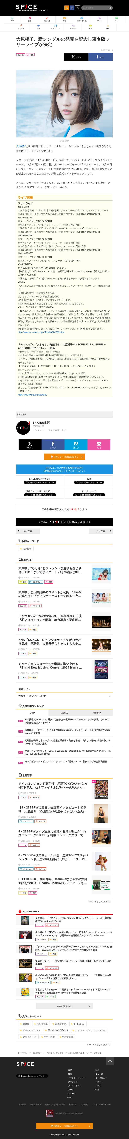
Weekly (64, 712)
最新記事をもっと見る (98, 901)
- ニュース (98, 1073)
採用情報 (73, 1104)
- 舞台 (69, 1073)
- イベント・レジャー (76, 1077)
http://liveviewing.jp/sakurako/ (32, 394)
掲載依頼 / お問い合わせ (55, 1104)
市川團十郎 (42, 1023)
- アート (70, 1089)
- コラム (97, 1085)
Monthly (97, 712)
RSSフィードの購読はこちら (65, 456)
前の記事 (28, 531)
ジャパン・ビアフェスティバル (90, 1030)
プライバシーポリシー (101, 1104)
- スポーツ (71, 1093)
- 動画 (96, 1069)
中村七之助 (49, 1036)
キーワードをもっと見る (97, 1044)
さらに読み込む (64, 1006)
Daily (32, 712)
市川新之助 (60, 1023)
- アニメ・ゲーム (74, 1085)
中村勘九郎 (67, 1036)
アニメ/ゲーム (29, 1036)
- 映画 (69, 1097)
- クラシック (72, 1081)
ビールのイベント (31, 1030)
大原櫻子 (21, 146)
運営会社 (22, 1104)
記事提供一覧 (35, 1104)
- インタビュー (100, 1077)
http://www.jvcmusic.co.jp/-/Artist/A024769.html (41, 332)
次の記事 (101, 531)
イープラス (22, 1052)
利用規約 (84, 1104)
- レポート (98, 1081)
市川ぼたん (78, 1023)
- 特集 (96, 1089)
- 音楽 (69, 1069)
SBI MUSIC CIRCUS (58, 1030)
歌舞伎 (26, 1023)
